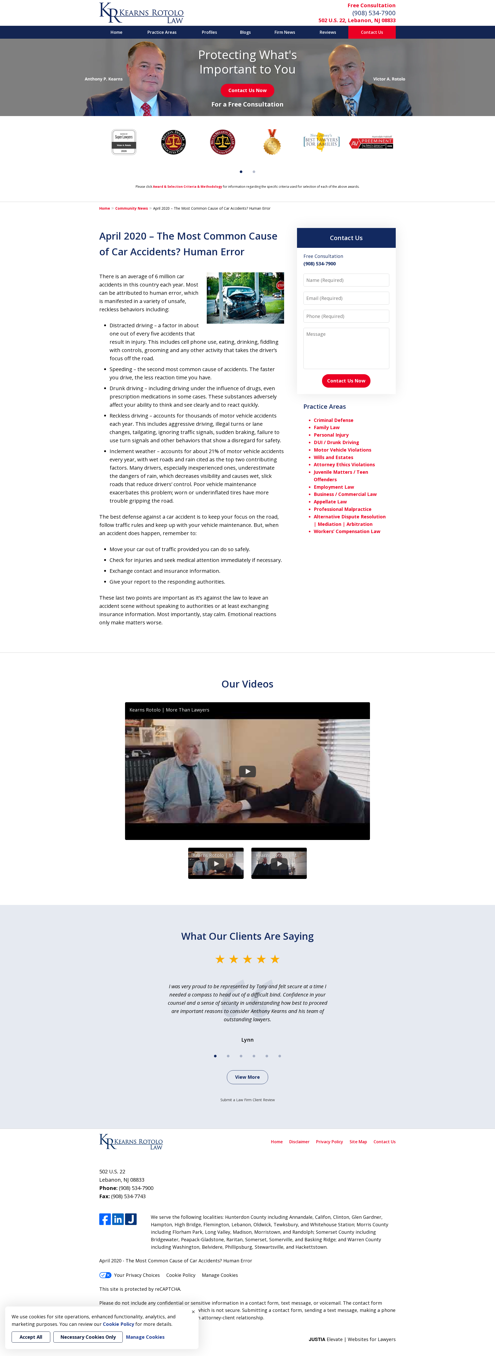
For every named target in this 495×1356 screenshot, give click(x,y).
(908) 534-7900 (374, 13)
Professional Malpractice (343, 509)
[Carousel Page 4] (254, 1056)
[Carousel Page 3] (241, 1056)
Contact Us (372, 32)
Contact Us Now (247, 90)
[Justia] (131, 1219)
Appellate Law (330, 502)
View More (247, 1077)
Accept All (31, 1337)
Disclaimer (299, 1142)
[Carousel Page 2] (254, 171)
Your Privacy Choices (137, 1275)
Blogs (245, 32)
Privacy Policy (329, 1142)
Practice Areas (162, 32)
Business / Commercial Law (345, 494)
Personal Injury (331, 435)
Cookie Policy (180, 1275)
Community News (131, 208)
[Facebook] (105, 1219)
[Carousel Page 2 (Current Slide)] (228, 1056)
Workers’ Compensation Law (347, 531)
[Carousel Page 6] (279, 1056)
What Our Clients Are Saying (247, 936)
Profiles (209, 32)
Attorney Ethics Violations (344, 464)
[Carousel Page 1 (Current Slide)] (241, 171)
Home (116, 32)
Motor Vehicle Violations (342, 450)
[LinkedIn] (118, 1219)
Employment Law (334, 487)
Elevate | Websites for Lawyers (352, 1339)
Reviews (328, 32)
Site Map (358, 1142)
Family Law (327, 427)
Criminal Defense (333, 420)
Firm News (285, 32)
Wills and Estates (333, 457)
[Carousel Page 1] (215, 1056)
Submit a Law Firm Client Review (247, 1099)
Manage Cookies (220, 1275)
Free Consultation (372, 5)
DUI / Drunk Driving (336, 442)
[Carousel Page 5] (266, 1056)
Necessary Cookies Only (88, 1337)
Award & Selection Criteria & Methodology (187, 186)
